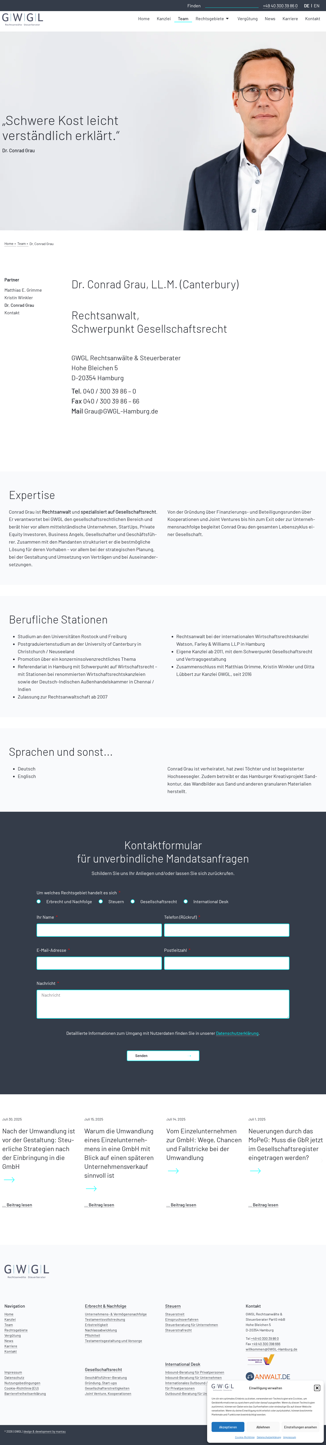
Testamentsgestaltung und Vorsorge (113, 1340)
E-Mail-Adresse (52, 950)
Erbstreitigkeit (96, 1324)
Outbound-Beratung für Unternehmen (194, 1393)
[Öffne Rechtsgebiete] (227, 18)
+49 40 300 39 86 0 (280, 5)
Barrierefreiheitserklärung (25, 1393)
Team (8, 1324)
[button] (317, 1388)
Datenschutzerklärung (269, 1437)
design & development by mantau (45, 1431)
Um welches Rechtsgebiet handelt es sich (77, 892)
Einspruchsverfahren (181, 1319)
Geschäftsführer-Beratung (106, 1377)
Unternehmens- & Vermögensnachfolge (116, 1314)
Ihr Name (46, 917)
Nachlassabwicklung (101, 1330)
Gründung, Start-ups (101, 1383)
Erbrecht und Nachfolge (69, 901)
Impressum (289, 1437)
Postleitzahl (176, 950)
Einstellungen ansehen (300, 1427)
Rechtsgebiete (16, 1330)
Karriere (10, 1346)
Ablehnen (263, 1427)
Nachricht (46, 983)
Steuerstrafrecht (178, 1330)
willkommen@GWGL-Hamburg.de (271, 1349)
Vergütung (12, 1335)
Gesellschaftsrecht (158, 901)
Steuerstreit (175, 1314)
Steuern (116, 901)
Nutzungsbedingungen (22, 1383)
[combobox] (232, 5)
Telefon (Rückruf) (181, 917)
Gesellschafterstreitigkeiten (107, 1388)
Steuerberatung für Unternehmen (191, 1324)
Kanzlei (10, 1319)
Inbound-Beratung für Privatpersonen (194, 1372)
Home (9, 1314)
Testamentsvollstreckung (105, 1319)
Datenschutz (14, 1377)
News (8, 1340)
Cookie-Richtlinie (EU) (21, 1388)
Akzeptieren (228, 1427)
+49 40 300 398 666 (266, 1344)
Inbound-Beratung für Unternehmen (193, 1377)
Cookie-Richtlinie (245, 1437)
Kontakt (12, 312)
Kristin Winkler (18, 297)
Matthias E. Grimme (23, 290)
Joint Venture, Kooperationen (108, 1393)
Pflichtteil (92, 1335)
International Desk (210, 901)
